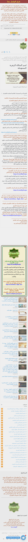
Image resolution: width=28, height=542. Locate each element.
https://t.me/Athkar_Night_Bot (14, 284)
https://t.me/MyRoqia (14, 264)
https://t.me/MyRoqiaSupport (14, 293)
